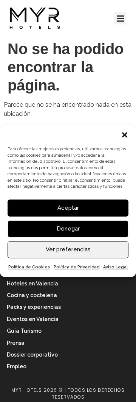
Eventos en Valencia (33, 319)
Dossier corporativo (32, 355)
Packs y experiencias (34, 307)
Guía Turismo (24, 331)
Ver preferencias (68, 249)
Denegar (68, 228)
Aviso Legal (115, 267)
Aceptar (68, 207)
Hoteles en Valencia (32, 283)
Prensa (16, 343)
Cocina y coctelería (32, 295)
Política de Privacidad (76, 267)
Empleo (16, 366)
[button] (124, 135)
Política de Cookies (29, 267)
